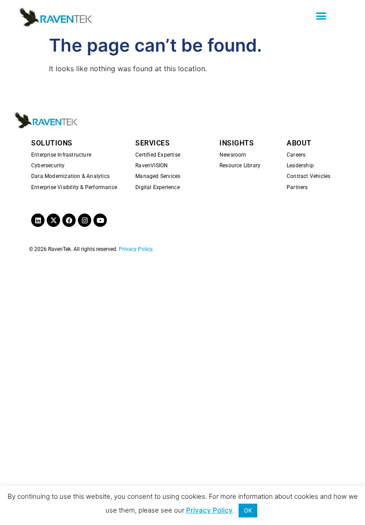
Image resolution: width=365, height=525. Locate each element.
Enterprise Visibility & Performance (74, 187)
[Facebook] (69, 220)
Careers (296, 155)
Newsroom (233, 155)
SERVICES (152, 143)
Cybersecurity (48, 165)
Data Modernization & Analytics (70, 176)
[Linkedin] (38, 220)
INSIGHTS (236, 143)
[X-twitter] (53, 220)
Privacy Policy (135, 249)
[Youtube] (100, 220)
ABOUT (299, 143)
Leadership (300, 165)
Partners (297, 187)
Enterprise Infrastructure (61, 155)
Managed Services (157, 176)
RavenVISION (151, 165)
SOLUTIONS (52, 143)
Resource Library (239, 165)
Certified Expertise (157, 155)
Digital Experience (157, 187)
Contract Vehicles (308, 176)
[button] (321, 15)
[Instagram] (84, 220)
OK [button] (248, 510)
